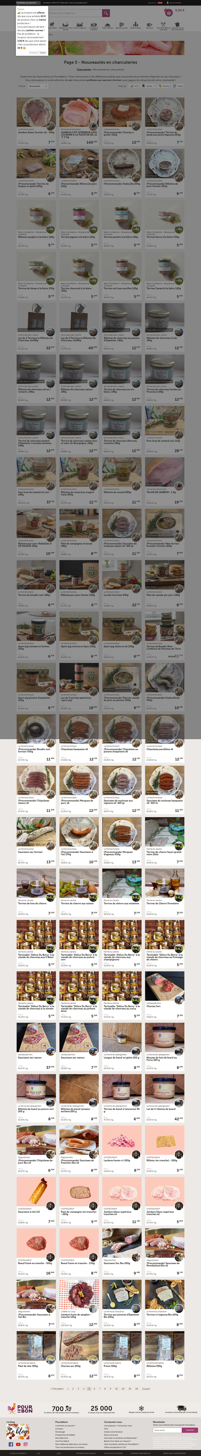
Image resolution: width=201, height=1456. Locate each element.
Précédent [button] (33, 53)
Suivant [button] (42, 53)
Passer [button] (20, 9)
